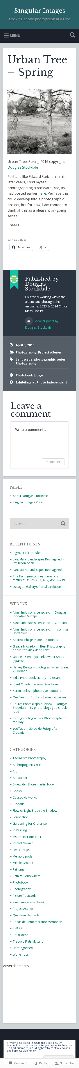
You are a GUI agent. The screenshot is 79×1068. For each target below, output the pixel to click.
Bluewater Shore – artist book (33, 784)
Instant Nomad (23, 843)
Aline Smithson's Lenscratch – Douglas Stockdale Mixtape (39, 614)
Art (15, 771)
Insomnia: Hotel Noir (27, 837)
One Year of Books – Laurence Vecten (39, 697)
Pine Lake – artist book (29, 902)
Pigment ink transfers (27, 553)
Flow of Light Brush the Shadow (35, 810)
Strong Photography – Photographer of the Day (40, 720)
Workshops (21, 954)
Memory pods (22, 856)
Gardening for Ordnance (30, 823)
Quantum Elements (26, 915)
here (42, 193)
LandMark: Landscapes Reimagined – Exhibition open (38, 561)
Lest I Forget (21, 850)
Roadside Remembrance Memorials (38, 922)
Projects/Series (50, 352)
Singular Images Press (28, 502)
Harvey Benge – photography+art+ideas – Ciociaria (40, 669)
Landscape (24, 359)
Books (17, 791)
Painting (18, 869)
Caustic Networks (25, 797)
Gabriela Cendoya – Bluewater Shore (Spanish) (39, 659)
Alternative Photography (29, 758)
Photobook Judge (29, 375)
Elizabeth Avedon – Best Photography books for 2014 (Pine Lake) (39, 648)
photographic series (50, 359)
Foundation (21, 817)
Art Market (20, 778)
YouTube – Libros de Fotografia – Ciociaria (36, 730)
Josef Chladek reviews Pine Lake (35, 684)
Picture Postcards (24, 895)
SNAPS (17, 928)
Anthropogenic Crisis (27, 765)
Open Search (71, 35)
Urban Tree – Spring (37, 65)
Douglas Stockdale (22, 167)
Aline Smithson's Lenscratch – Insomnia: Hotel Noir (40, 631)
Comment (53, 461)
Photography (26, 352)
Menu (15, 35)
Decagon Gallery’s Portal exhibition (37, 586)
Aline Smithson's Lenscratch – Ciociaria (40, 623)
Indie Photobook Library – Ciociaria (37, 677)
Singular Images (39, 11)
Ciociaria (19, 804)
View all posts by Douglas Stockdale (41, 324)
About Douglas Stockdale (30, 496)
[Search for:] (39, 523)
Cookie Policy (27, 1051)
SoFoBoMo (20, 935)
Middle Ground (23, 863)
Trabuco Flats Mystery (28, 941)
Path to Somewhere (27, 876)
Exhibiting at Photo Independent (41, 382)
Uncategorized (23, 948)
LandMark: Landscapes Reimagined (37, 569)
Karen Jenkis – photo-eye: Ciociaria (37, 690)
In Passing (20, 830)
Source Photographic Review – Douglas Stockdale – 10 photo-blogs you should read (40, 708)
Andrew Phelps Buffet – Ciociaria (35, 640)
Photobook (20, 882)
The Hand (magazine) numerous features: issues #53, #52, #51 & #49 (39, 578)
